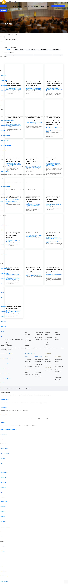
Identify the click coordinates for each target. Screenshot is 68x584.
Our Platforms (3, 150)
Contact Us (54, 6)
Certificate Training (4, 501)
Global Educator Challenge (5, 268)
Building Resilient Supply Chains (6, 363)
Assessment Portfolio (4, 249)
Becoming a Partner (4, 472)
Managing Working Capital (5, 373)
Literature (2, 561)
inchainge (61, 6)
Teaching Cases (3, 546)
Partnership (3, 458)
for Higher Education (4, 46)
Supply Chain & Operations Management (7, 120)
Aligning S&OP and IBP (4, 368)
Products (2, 100)
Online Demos (3, 506)
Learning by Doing (4, 80)
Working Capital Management (6, 135)
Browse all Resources (4, 581)
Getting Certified (3, 482)
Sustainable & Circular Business (6, 125)
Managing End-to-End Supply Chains (7, 353)
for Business (3, 278)
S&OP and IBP (3, 130)
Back (1, 22)
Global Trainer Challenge (5, 453)
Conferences (3, 516)
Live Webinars (3, 511)
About (2, 17)
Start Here (2, 61)
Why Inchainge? (3, 75)
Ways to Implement (4, 205)
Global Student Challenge (5, 273)
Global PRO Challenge (4, 448)
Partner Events (3, 521)
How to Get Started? (4, 85)
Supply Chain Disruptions (5, 140)
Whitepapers (3, 551)
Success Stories (3, 90)
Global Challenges (4, 254)
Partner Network (3, 477)
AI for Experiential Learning (5, 244)
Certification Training (4, 95)
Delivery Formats (3, 326)
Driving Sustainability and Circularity (7, 358)
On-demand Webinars (4, 556)
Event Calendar (3, 487)
